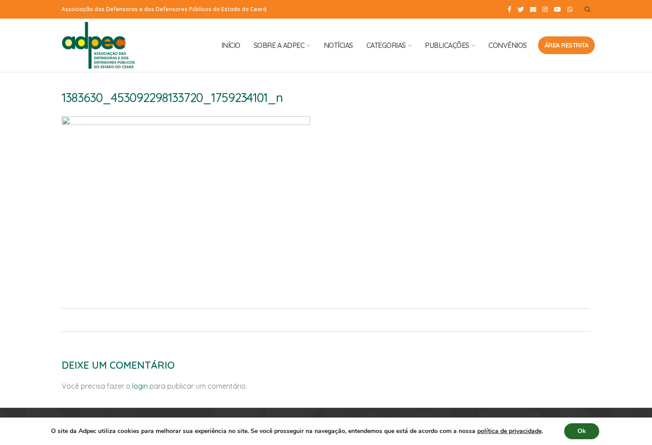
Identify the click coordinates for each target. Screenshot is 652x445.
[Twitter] (521, 9)
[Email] (533, 9)
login (140, 386)
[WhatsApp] (570, 9)
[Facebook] (509, 9)
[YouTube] (557, 9)
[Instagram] (545, 9)
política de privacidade (509, 431)
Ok (581, 431)
